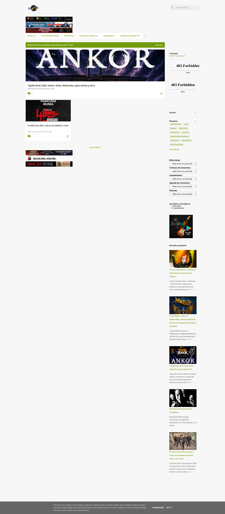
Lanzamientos (109, 36)
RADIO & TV (32, 36)
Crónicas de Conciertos (130, 36)
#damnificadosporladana (179, 136)
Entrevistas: (174, 160)
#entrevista (174, 140)
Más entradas (95, 147)
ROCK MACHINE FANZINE (50, 36)
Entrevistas (69, 36)
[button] (161, 93)
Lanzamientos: (175, 175)
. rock (186, 124)
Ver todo (159, 45)
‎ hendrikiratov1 (175, 124)
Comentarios (178, 208)
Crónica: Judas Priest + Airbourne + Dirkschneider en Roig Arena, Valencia (182, 273)
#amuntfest (183, 128)
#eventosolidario (176, 144)
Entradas (177, 206)
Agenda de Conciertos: (179, 183)
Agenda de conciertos (88, 36)
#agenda (173, 128)
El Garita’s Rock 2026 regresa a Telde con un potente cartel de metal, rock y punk (181, 455)
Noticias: (173, 190)
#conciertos (175, 132)
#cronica (185, 132)
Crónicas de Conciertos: (180, 168)
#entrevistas (186, 140)
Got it (169, 508)
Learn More (158, 508)
